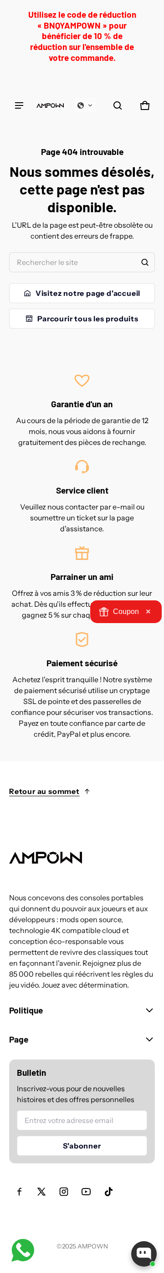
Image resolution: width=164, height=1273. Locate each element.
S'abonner (82, 1145)
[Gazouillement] (41, 1192)
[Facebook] (19, 1192)
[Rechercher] (145, 262)
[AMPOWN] (50, 105)
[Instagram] (64, 1192)
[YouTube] (86, 1192)
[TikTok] (108, 1192)
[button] (85, 105)
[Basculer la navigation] (19, 105)
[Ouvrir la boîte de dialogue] (144, 1254)
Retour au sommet (44, 791)
